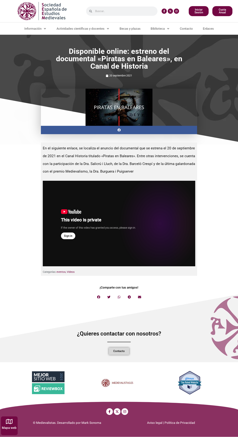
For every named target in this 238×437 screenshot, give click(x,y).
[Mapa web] (9, 421)
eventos (61, 271)
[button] (119, 130)
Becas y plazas (130, 28)
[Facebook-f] (164, 11)
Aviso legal (154, 423)
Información (32, 28)
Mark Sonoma (91, 423)
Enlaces (208, 28)
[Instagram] (176, 11)
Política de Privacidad (180, 423)
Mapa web (9, 428)
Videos (71, 271)
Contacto (186, 28)
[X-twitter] (170, 11)
